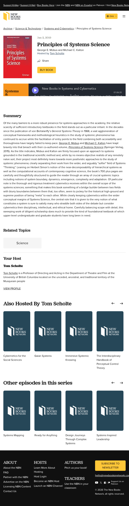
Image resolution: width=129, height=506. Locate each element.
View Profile (12, 288)
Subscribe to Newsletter (110, 465)
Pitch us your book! (75, 468)
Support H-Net (27, 5)
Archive (7, 28)
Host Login (40, 476)
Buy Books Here (45, 5)
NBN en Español (83, 5)
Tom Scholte (57, 53)
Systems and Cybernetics (59, 28)
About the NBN (12, 468)
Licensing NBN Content (17, 486)
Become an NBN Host (46, 481)
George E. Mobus (69, 143)
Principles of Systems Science (86, 147)
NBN (67, 5)
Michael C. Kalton (95, 143)
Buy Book (46, 70)
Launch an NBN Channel (48, 486)
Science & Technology (28, 28)
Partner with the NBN (15, 477)
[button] (113, 303)
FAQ (5, 472)
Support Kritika (10, 5)
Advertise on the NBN (16, 482)
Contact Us (9, 491)
